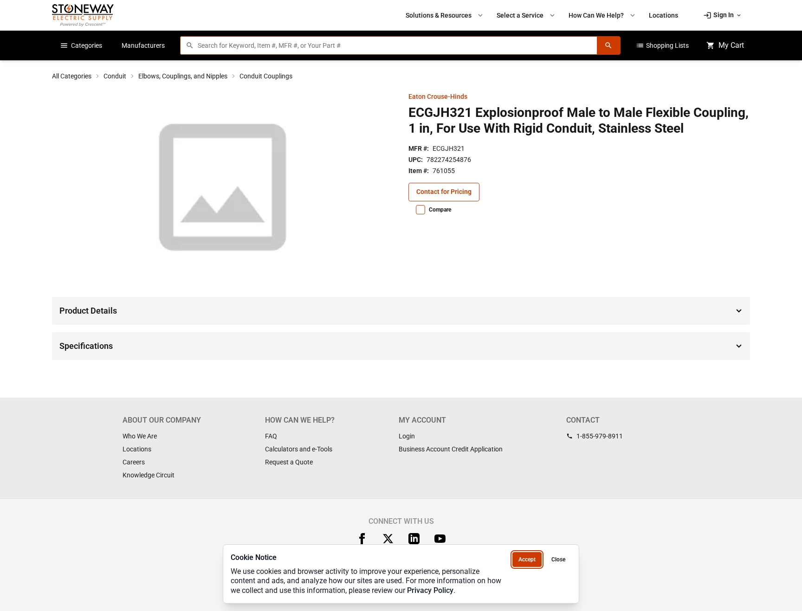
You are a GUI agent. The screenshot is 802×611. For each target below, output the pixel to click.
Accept (527, 559)
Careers (134, 462)
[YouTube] (440, 538)
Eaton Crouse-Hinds (437, 96)
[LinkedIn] (414, 538)
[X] (388, 538)
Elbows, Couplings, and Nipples (182, 76)
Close (558, 559)
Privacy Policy (430, 590)
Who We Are (140, 436)
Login (407, 436)
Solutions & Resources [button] (445, 15)
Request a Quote (289, 462)
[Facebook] (362, 538)
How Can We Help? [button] (603, 15)
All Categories (71, 76)
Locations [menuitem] (663, 15)
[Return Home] (83, 15)
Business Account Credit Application (451, 449)
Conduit (114, 76)
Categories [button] (81, 45)
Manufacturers (143, 45)
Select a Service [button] (526, 15)
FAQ (271, 436)
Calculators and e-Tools (298, 449)
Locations (137, 449)
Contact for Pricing (444, 191)
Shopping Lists (662, 45)
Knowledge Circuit (149, 475)
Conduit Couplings (265, 76)
